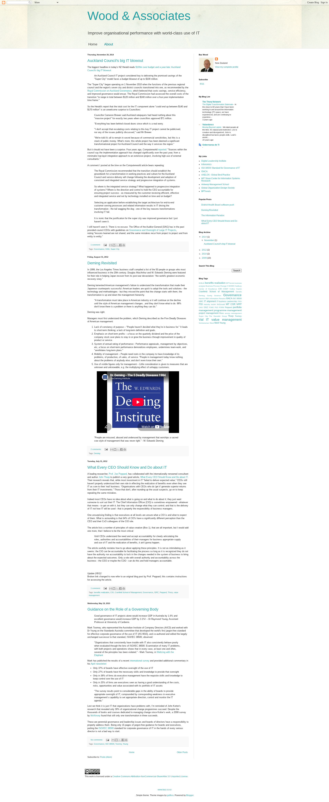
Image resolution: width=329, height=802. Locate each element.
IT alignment (210, 301)
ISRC (156, 592)
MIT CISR (230, 304)
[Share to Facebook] (120, 245)
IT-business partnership (227, 301)
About (108, 44)
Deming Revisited (102, 263)
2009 (204, 258)
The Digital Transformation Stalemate (218, 104)
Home (92, 44)
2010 (204, 254)
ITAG (240, 301)
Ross (221, 313)
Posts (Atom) (106, 757)
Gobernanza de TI (210, 145)
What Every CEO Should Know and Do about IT (127, 467)
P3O (216, 307)
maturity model (210, 304)
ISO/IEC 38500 (106, 728)
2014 (204, 237)
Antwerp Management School (215, 184)
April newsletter (98, 663)
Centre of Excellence (208, 289)
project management (208, 313)
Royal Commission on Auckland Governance (109, 90)
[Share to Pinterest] (123, 245)
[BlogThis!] (114, 245)
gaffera (170, 795)
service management (233, 313)
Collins (232, 289)
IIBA (207, 298)
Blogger (189, 795)
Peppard (163, 592)
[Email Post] (105, 245)
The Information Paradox (212, 215)
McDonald (221, 304)
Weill (216, 323)
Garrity (209, 296)
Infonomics (206, 164)
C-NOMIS (230, 286)
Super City (115, 249)
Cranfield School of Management (128, 592)
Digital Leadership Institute (213, 161)
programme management (228, 310)
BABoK (202, 283)
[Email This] (110, 245)
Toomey (118, 744)
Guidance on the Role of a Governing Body (122, 609)
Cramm (239, 289)
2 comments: (96, 449)
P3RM (221, 307)
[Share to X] (117, 245)
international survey (139, 660)
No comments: (97, 740)
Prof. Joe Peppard (118, 474)
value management (226, 319)
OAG (107, 249)
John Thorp (104, 477)
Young (125, 744)
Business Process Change (216, 286)
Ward (212, 323)
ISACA (204, 171)
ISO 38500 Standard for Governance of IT (220, 168)
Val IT (204, 319)
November (209, 240)
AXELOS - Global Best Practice (215, 175)
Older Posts (182, 752)
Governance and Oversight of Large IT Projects (152, 230)
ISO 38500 (109, 744)
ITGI (201, 304)
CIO (112, 592)
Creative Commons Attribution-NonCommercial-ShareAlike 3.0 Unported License (150, 776)
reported (162, 149)
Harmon (202, 298)
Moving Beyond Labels (212, 127)
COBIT (225, 289)
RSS (201, 84)
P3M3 (211, 307)
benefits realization (101, 592)
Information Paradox (217, 298)
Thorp (170, 592)
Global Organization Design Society (218, 188)
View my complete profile (226, 67)
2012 (204, 250)
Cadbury (238, 286)
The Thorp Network (211, 102)
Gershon (217, 296)
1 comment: (96, 245)
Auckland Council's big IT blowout (115, 60)
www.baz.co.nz (165, 789)
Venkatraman (204, 323)
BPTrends (206, 191)
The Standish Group (218, 316)
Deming (97, 453)
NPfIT (239, 304)
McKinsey (95, 715)
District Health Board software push (217, 205)
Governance (99, 249)
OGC (206, 307)
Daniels (239, 292)
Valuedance (208, 124)
